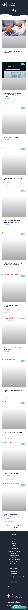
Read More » (7, 55)
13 (14, 527)
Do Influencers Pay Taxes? (11, 473)
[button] (25, 4)
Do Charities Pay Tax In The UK (13, 432)
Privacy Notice (6, 601)
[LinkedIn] (15, 582)
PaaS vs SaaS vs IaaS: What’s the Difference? (13, 348)
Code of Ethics (21, 601)
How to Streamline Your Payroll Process (13, 51)
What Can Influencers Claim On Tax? (13, 390)
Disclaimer (10, 602)
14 (17, 527)
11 (23, 525)
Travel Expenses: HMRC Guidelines (11, 306)
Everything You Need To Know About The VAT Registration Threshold (13, 95)
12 (11, 527)
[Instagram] (12, 582)
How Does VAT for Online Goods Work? (13, 179)
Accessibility (17, 602)
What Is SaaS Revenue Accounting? (10, 515)
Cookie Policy (14, 601)
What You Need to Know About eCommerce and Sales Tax (13, 263)
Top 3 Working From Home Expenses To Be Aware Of (12, 221)
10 (21, 525)
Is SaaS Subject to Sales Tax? (12, 137)
